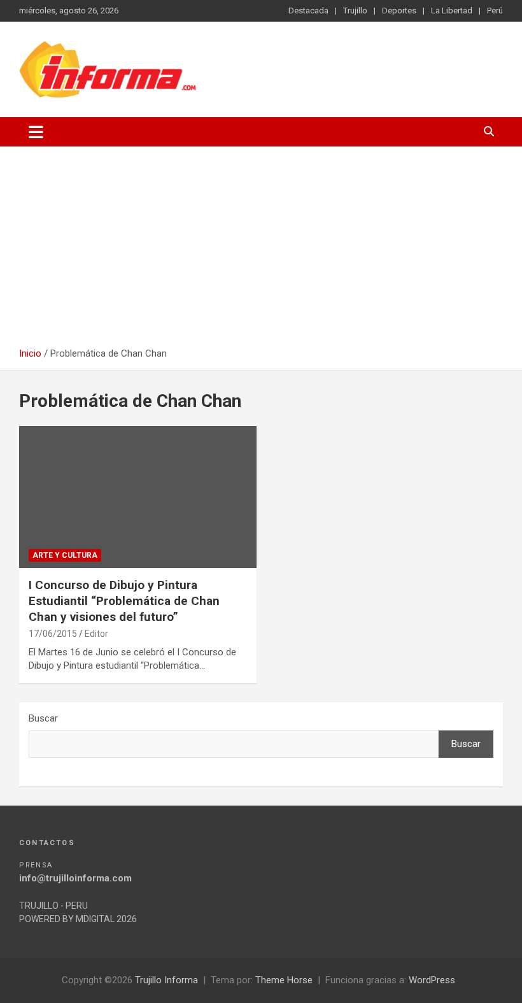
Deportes (399, 10)
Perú (495, 10)
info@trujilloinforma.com (75, 878)
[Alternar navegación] (36, 131)
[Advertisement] (261, 251)
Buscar (43, 718)
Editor (96, 634)
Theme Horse (284, 980)
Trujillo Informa (166, 980)
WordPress (432, 980)
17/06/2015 (53, 634)
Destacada (308, 10)
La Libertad (451, 10)
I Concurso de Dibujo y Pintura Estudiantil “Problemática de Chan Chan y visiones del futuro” (124, 600)
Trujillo (355, 10)
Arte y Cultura (64, 555)
